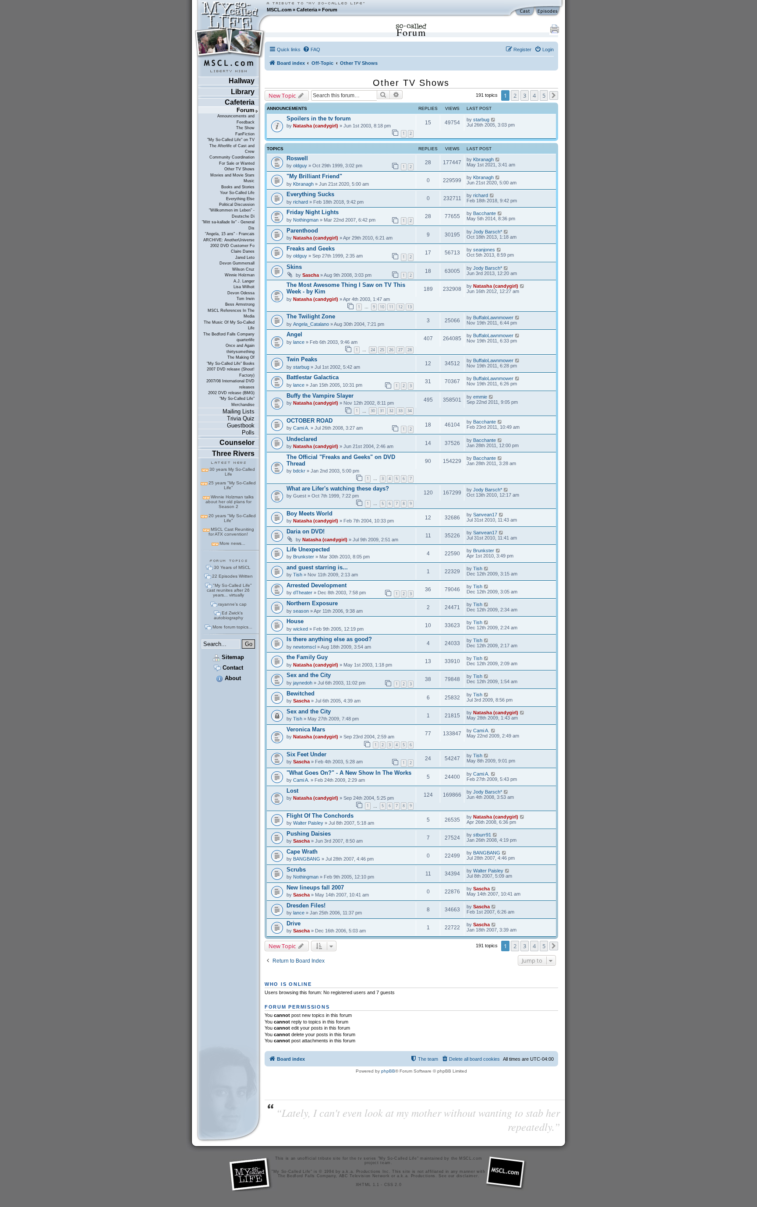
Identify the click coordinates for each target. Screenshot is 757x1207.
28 (409, 350)
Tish (297, 574)
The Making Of (241, 357)
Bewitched (301, 693)
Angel (294, 334)
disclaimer (467, 1176)
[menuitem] (311, 49)
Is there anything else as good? (329, 639)
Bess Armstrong (240, 304)
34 (409, 410)
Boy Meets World (310, 513)
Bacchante (484, 213)
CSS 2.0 (393, 1184)
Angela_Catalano (311, 324)
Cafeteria (307, 9)
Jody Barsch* (487, 231)
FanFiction (245, 134)
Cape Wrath (302, 851)
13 (409, 307)
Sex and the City (309, 675)
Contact (232, 667)
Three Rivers (233, 453)
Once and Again (240, 345)
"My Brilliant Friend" (314, 176)
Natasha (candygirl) (315, 125)
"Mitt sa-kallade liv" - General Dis (228, 225)
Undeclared (302, 439)
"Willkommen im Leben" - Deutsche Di (232, 213)
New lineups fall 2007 (315, 887)
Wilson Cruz (243, 269)
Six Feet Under (306, 754)
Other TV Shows (239, 169)
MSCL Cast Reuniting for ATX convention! (231, 531)
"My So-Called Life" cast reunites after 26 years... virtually (229, 590)
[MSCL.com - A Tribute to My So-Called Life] (230, 9)
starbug (481, 119)
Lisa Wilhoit (244, 287)
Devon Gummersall (237, 263)
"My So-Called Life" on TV (231, 140)
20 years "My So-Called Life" (232, 518)
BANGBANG (306, 858)
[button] (553, 95)
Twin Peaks (302, 359)
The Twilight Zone (311, 316)
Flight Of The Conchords (320, 815)
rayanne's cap (232, 604)
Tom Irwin (246, 298)
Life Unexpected (308, 549)
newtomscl (304, 646)
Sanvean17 (485, 514)
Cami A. (301, 428)
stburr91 (482, 834)
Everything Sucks (310, 194)
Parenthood (302, 230)
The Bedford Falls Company (229, 334)
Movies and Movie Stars (232, 175)
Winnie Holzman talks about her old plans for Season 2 (229, 501)
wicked (300, 629)
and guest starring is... (317, 567)
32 (391, 410)
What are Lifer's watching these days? (338, 488)
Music (249, 181)
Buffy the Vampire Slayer (320, 395)
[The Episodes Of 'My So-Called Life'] (548, 11)
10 (382, 307)
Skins (294, 267)
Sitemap (232, 657)
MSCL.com (279, 9)
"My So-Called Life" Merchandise (237, 401)
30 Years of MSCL (232, 567)
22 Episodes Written (232, 576)
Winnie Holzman (240, 275)
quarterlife (246, 340)
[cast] (525, 11)
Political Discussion (237, 204)
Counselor (237, 442)
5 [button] (543, 95)
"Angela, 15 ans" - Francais (230, 234)
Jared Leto (245, 257)
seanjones (484, 249)
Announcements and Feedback (236, 119)
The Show (245, 128)
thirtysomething (240, 351)
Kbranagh (483, 159)
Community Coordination (232, 157)
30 (373, 410)
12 (400, 307)
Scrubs (296, 869)
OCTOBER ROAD (310, 420)
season (301, 611)
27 (400, 350)
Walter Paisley (308, 823)
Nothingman (305, 219)
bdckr (299, 470)
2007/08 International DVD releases (230, 384)
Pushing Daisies (309, 833)
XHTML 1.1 (367, 1184)
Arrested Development (317, 585)
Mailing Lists (239, 411)
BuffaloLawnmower (493, 317)
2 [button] (514, 95)
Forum (329, 9)
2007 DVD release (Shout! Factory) (231, 372)
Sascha (310, 275)
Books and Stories (238, 187)
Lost (292, 790)
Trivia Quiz (241, 418)
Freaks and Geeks (311, 248)
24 (373, 350)
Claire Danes (243, 251)
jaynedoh (302, 682)
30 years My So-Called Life (232, 471)
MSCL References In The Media (231, 313)
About (232, 678)
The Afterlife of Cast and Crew (232, 149)
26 (391, 350)
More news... (232, 543)
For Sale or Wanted (237, 163)
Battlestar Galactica (313, 377)
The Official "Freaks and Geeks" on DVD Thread (341, 460)
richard (300, 202)
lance (298, 342)
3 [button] (524, 95)
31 (382, 410)
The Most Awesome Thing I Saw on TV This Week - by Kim (346, 288)
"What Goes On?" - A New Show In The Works (349, 772)
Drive (294, 923)
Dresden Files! (306, 905)
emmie (480, 396)
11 (391, 307)
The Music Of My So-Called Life (229, 325)
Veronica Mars (306, 729)
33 (400, 410)
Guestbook (241, 425)
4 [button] (534, 95)
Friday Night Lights (313, 212)
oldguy (300, 165)
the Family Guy (307, 657)
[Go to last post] (493, 119)
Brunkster (303, 556)
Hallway (242, 81)
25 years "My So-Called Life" (232, 485)
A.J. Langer (244, 281)
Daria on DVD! (306, 531)
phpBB (388, 1071)
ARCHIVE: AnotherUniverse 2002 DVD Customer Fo (229, 243)
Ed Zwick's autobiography (228, 615)
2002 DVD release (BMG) (231, 393)
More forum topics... (232, 627)
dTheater (302, 592)
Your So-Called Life (237, 193)
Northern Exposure (312, 603)
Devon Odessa (241, 293)
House (295, 621)
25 (382, 350)
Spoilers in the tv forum (319, 118)
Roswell (297, 158)
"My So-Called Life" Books (231, 363)
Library (243, 91)
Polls (248, 432)
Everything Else (240, 199)
